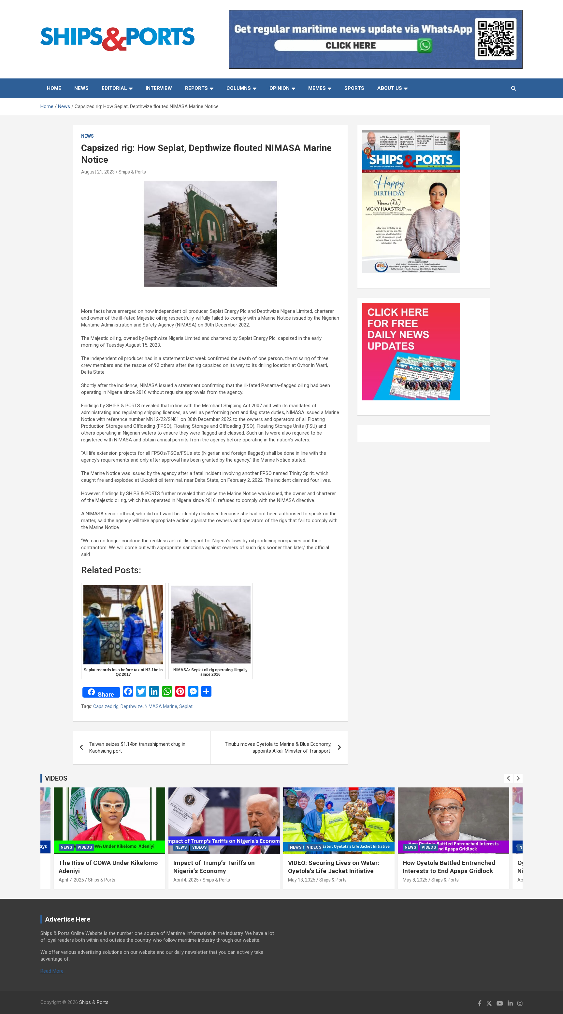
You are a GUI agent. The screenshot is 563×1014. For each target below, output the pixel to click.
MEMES (317, 88)
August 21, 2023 (98, 171)
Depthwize (132, 706)
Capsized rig (106, 706)
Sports (354, 88)
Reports (196, 88)
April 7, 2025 (71, 879)
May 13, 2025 (301, 879)
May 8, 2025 (415, 879)
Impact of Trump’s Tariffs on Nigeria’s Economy (214, 867)
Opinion (279, 88)
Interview (159, 88)
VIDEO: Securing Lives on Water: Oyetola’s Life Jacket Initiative (333, 867)
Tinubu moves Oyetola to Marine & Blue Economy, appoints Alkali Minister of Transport (278, 747)
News (81, 88)
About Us (389, 88)
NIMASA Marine (161, 706)
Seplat (186, 706)
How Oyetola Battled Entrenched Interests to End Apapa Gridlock (449, 867)
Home (54, 88)
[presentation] (508, 778)
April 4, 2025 (186, 879)
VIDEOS (56, 778)
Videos (85, 847)
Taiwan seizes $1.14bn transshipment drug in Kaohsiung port (137, 747)
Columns (238, 88)
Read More (52, 971)
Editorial (114, 88)
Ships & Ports (132, 171)
